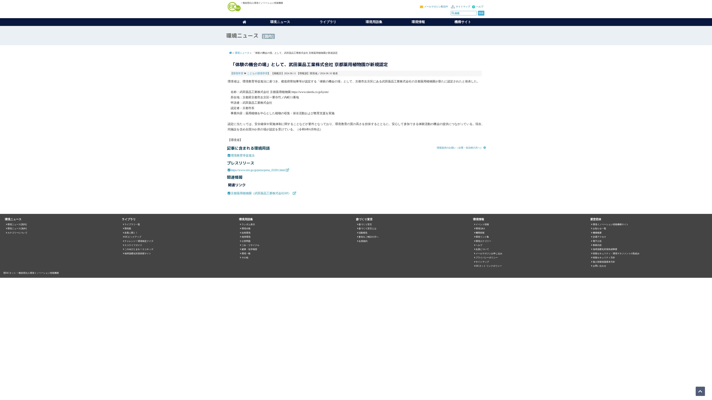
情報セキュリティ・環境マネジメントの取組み (616, 253)
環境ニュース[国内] (17, 224)
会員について (482, 249)
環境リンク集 (482, 237)
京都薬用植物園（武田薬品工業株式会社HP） (261, 193)
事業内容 (597, 245)
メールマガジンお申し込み (489, 253)
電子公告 (597, 241)
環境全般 (246, 228)
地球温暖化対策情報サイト (137, 253)
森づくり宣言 (365, 224)
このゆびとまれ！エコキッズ (138, 249)
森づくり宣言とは (367, 228)
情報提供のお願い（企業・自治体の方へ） (460, 147)
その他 (245, 257)
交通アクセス (599, 237)
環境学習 (238, 73)
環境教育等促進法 (243, 155)
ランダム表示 (248, 224)
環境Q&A (480, 228)
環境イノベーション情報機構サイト (610, 224)
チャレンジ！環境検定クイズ (138, 241)
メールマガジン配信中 (436, 6)
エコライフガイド (133, 245)
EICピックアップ (132, 237)
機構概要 (597, 232)
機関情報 (480, 232)
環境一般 (246, 253)
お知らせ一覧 (599, 228)
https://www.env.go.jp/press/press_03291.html (258, 170)
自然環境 (246, 232)
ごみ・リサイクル (250, 245)
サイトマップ (463, 6)
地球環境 (246, 237)
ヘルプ (479, 6)
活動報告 (363, 232)
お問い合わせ (599, 266)
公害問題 (246, 241)
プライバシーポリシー (487, 257)
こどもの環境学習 (257, 73)
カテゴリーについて (17, 232)
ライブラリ (328, 22)
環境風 (127, 228)
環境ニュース (242, 53)
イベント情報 (482, 224)
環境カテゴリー (483, 241)
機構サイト (462, 22)
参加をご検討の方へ (369, 237)
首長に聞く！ (131, 232)
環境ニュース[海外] (17, 228)
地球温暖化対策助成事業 (605, 249)
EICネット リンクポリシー (489, 266)
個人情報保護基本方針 (604, 262)
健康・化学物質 (249, 249)
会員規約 (363, 241)
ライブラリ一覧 (132, 224)
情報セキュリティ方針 (604, 257)
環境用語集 (374, 22)
